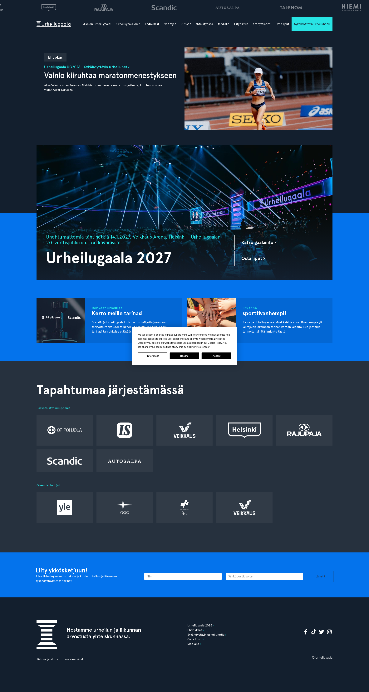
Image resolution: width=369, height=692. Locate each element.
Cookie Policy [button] (215, 343)
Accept (216, 355)
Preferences (152, 355)
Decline (184, 355)
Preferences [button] (202, 347)
